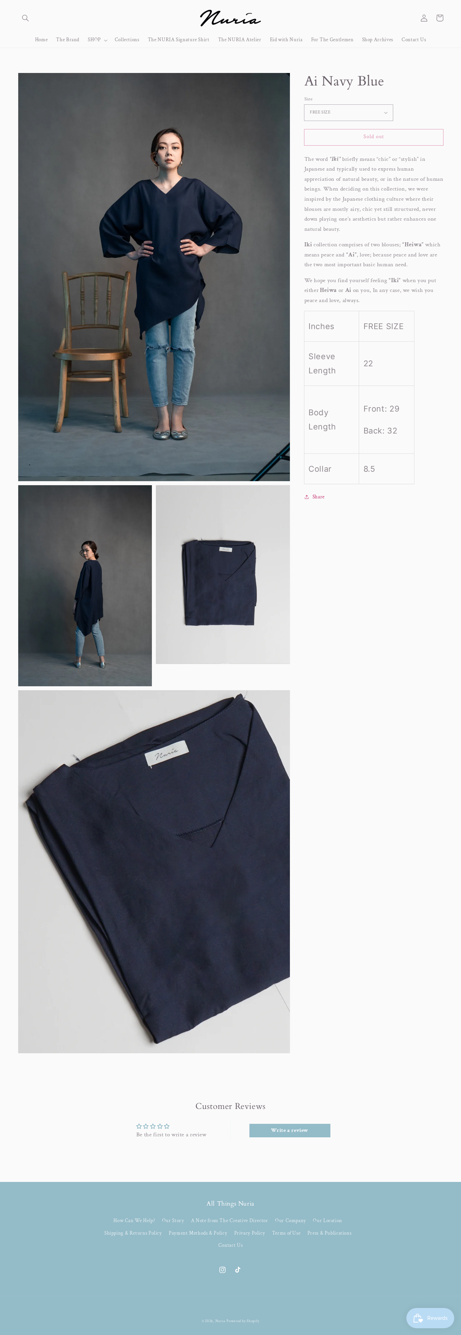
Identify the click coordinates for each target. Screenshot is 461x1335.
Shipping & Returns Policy (133, 1233)
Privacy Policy (249, 1233)
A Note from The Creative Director (229, 1220)
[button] (25, 18)
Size (308, 99)
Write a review (289, 1130)
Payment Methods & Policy (198, 1233)
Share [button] (319, 497)
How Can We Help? (134, 1220)
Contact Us (230, 1245)
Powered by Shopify (242, 1321)
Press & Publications (329, 1233)
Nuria (220, 1321)
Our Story (173, 1220)
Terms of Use (286, 1233)
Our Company (290, 1220)
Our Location (327, 1220)
